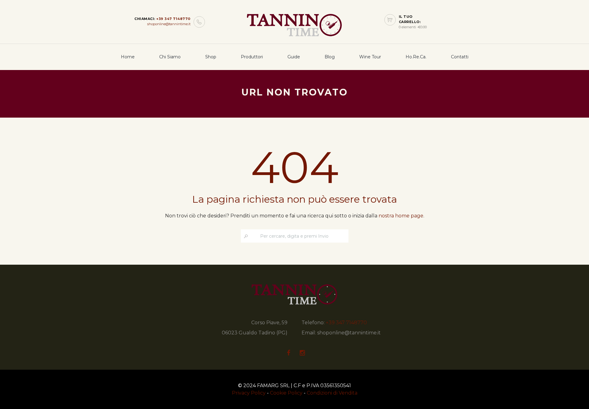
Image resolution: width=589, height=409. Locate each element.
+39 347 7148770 (173, 19)
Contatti (459, 57)
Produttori (252, 57)
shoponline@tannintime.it (169, 24)
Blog (330, 57)
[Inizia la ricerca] (246, 236)
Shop (210, 57)
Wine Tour (370, 57)
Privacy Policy (249, 393)
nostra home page (401, 216)
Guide (293, 57)
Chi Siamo (170, 57)
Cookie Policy (286, 393)
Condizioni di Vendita (332, 393)
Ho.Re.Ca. (416, 57)
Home (128, 57)
